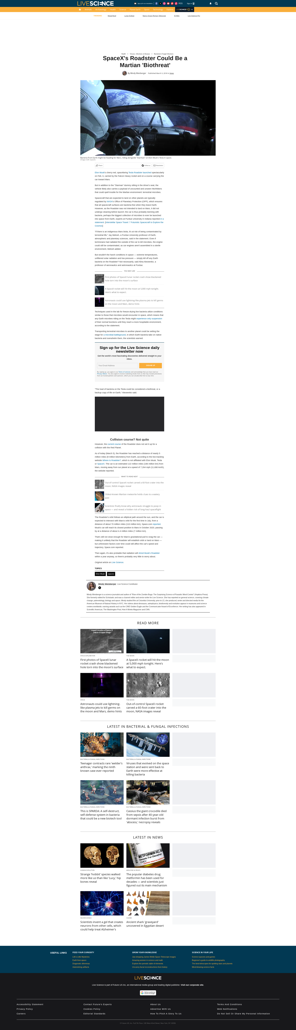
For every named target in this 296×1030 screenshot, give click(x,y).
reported (156, 524)
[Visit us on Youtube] (168, 3)
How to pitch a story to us (166, 1014)
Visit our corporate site (192, 985)
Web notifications (227, 1009)
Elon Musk (100, 172)
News (172, 73)
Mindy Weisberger (138, 73)
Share (100, 165)
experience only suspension (149, 318)
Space (146, 9)
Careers (21, 1014)
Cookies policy (91, 1009)
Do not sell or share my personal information (243, 1014)
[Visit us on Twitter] (160, 3)
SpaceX (101, 464)
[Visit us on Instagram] (164, 3)
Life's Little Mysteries (80, 957)
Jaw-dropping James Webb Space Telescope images (154, 957)
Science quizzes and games (203, 957)
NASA (110, 201)
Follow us (147, 165)
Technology (158, 9)
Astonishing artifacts (80, 967)
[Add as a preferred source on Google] (148, 992)
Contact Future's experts (97, 1004)
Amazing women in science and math (147, 960)
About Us (155, 1004)
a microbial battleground (114, 335)
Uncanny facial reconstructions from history (149, 967)
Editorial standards (94, 1014)
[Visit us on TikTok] (176, 3)
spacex (111, 574)
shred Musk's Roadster (149, 553)
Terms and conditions (229, 1004)
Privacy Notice (102, 374)
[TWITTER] (100, 587)
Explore (170, 9)
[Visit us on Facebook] (156, 3)
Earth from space (79, 960)
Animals (88, 9)
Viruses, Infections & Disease (140, 54)
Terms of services (125, 372)
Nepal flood (112, 16)
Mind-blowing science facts (203, 967)
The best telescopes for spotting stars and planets (212, 964)
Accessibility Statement (30, 1004)
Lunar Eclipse (129, 16)
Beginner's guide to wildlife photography (208, 960)
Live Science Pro (194, 16)
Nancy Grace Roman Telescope (154, 16)
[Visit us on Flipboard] (172, 3)
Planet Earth (135, 9)
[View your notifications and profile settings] (210, 3)
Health (113, 9)
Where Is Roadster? (111, 460)
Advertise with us (160, 1009)
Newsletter (159, 165)
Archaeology (100, 9)
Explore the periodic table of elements (147, 964)
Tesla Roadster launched (139, 172)
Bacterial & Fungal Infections (163, 54)
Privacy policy (25, 1009)
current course (114, 444)
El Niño (176, 16)
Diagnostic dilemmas (81, 964)
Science (122, 9)
